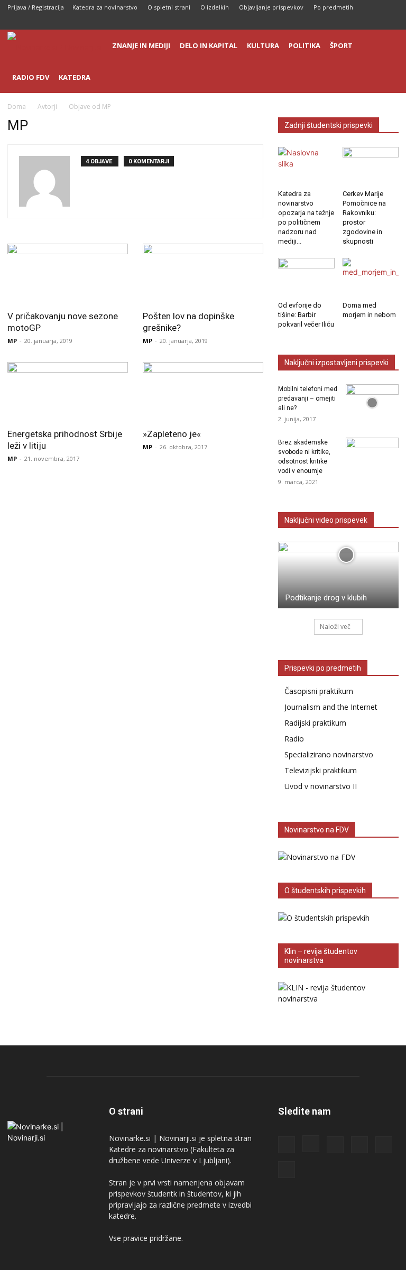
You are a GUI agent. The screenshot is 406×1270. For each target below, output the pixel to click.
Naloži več (335, 626)
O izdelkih (214, 7)
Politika (304, 45)
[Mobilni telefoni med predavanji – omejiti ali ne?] (372, 402)
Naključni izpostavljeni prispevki (336, 362)
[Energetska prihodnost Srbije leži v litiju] (67, 392)
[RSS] (338, 22)
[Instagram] (321, 22)
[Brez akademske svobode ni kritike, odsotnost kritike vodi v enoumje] (372, 456)
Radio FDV (30, 77)
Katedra (74, 77)
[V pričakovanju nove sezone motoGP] (67, 273)
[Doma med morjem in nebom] (371, 277)
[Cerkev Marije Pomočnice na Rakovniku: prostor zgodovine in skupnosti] (371, 166)
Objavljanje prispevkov (271, 7)
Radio (294, 739)
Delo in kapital (208, 45)
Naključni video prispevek (325, 520)
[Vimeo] (391, 22)
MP (12, 341)
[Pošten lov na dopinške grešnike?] (203, 273)
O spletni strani (168, 7)
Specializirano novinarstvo (328, 754)
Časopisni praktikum (318, 691)
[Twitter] (373, 22)
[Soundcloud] (356, 22)
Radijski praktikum (315, 723)
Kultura (263, 45)
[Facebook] (303, 22)
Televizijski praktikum (320, 770)
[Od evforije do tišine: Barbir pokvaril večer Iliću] (306, 277)
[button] (386, 46)
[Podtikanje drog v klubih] (338, 575)
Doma (16, 106)
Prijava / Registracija (35, 7)
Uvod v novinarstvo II (320, 786)
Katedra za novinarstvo (104, 7)
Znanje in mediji (141, 45)
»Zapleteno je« (172, 434)
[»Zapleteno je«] (203, 392)
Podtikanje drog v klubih (326, 597)
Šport (341, 45)
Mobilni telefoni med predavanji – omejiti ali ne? (307, 398)
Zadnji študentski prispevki (328, 125)
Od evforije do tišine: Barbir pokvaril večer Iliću (306, 314)
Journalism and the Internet (330, 707)
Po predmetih (333, 7)
